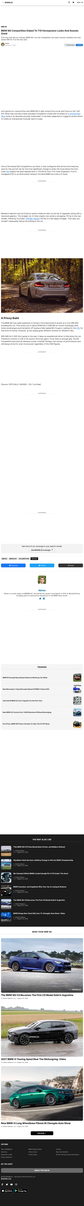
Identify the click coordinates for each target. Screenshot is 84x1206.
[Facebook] (3, 1185)
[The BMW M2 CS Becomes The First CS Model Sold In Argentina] (6, 900)
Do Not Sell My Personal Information (67, 1154)
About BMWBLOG (6, 1149)
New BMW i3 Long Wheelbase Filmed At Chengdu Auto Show (36, 1123)
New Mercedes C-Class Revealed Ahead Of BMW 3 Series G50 (26, 689)
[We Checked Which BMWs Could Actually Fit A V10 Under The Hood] (6, 873)
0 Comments (79, 45)
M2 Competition (24, 558)
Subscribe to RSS (6, 1154)
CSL (78, 328)
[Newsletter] (73, 2)
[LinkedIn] (44, 598)
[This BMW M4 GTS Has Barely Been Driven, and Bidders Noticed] (6, 847)
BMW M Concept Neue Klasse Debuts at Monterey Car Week (25, 678)
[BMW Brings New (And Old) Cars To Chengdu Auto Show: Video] (6, 913)
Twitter (42, 565)
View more (41, 1133)
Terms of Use (32, 1152)
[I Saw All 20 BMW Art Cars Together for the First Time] (77, 698)
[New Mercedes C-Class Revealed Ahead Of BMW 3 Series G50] (77, 686)
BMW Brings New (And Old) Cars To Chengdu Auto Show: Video (39, 913)
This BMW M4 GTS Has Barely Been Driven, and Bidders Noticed (39, 847)
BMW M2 (4, 27)
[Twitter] (40, 598)
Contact (58, 1149)
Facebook (14, 565)
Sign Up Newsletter (62, 1152)
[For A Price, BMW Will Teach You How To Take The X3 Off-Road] (77, 721)
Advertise (4, 1152)
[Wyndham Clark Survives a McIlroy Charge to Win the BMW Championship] (6, 860)
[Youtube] (12, 1185)
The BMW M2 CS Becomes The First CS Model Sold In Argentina (39, 900)
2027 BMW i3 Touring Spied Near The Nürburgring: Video (33, 1059)
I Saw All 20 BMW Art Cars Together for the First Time (22, 701)
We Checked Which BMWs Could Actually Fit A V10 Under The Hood (40, 873)
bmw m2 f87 (13, 558)
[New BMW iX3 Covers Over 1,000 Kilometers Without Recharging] (77, 709)
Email (72, 565)
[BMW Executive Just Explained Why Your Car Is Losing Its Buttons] (6, 887)
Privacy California (6, 1157)
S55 (8, 171)
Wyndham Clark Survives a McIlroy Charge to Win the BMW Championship (43, 860)
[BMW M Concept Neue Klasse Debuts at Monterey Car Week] (77, 674)
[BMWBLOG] (42, 1179)
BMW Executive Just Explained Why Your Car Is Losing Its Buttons (39, 887)
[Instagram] (17, 1185)
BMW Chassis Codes (35, 1149)
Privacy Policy (32, 1154)
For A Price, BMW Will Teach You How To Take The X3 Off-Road (26, 724)
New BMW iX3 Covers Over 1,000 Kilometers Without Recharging (27, 712)
